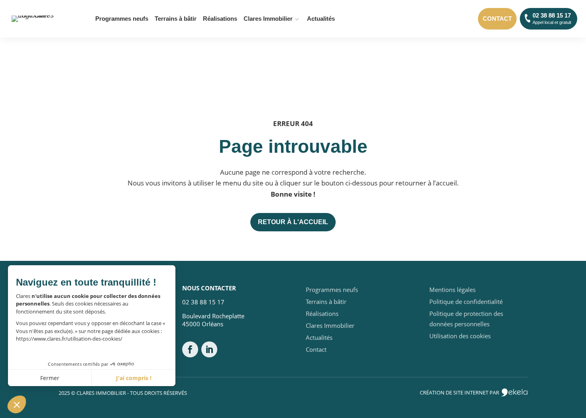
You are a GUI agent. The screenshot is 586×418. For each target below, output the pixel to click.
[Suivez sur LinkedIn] (209, 349)
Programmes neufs (121, 19)
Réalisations (220, 19)
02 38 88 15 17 (552, 18)
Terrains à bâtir (176, 19)
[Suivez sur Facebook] (190, 349)
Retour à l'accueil (293, 222)
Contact (497, 18)
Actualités (321, 19)
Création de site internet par (460, 392)
